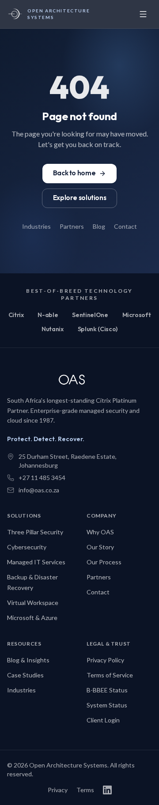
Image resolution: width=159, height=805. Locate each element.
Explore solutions (79, 197)
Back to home (74, 173)
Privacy (58, 790)
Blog (99, 226)
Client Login (103, 720)
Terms (85, 790)
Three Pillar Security (35, 532)
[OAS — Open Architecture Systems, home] (78, 381)
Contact (125, 226)
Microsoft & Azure (32, 617)
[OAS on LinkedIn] (107, 790)
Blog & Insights (28, 660)
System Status (107, 705)
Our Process (104, 562)
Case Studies (25, 675)
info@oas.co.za (39, 490)
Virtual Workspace (32, 602)
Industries (36, 226)
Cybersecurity (26, 547)
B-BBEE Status (107, 690)
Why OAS (100, 532)
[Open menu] (143, 14)
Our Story (100, 547)
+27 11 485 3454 (42, 477)
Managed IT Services (36, 562)
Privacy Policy (105, 660)
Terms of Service (110, 675)
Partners (72, 226)
